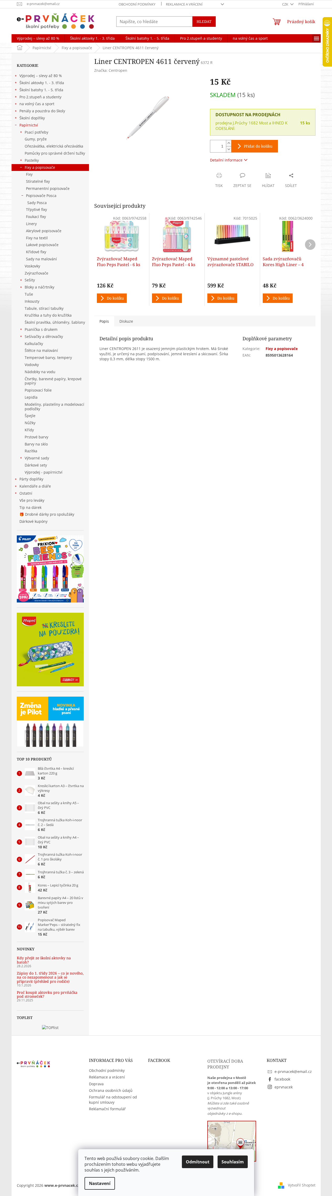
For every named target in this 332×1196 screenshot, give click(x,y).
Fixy (29, 174)
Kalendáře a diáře (35, 486)
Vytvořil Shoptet (301, 1184)
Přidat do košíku (258, 146)
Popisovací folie (38, 390)
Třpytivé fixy (36, 209)
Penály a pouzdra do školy (42, 110)
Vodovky (32, 364)
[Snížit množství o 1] (228, 149)
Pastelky (32, 160)
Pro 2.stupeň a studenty (40, 96)
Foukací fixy (36, 216)
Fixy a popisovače (40, 167)
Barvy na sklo (36, 444)
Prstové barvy (36, 436)
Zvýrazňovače (36, 273)
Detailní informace (226, 160)
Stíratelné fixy (38, 181)
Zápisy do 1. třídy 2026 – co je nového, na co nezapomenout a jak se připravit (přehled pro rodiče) (50, 977)
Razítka (31, 450)
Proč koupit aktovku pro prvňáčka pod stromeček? (47, 994)
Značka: (110, 70)
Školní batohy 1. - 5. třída (41, 89)
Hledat (204, 21)
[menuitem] (38, 38)
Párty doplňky (31, 479)
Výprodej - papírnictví (43, 472)
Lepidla (31, 397)
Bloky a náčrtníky (39, 287)
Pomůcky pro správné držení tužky (55, 153)
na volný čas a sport (36, 103)
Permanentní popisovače (48, 188)
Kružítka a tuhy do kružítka (48, 315)
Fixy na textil (37, 237)
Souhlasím (233, 1162)
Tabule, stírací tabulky (44, 308)
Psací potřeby (36, 132)
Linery (31, 223)
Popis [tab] (104, 321)
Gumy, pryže (36, 138)
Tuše (29, 294)
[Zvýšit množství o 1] (228, 143)
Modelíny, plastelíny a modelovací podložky (54, 406)
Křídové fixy (36, 251)
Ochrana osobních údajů (111, 1090)
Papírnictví (28, 125)
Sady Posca (37, 202)
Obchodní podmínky (137, 4)
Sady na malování (41, 258)
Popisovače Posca (41, 195)
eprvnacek (284, 1086)
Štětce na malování (41, 350)
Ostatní (25, 493)
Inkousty (32, 301)
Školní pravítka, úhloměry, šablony (55, 322)
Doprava (96, 1083)
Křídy (29, 429)
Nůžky (30, 422)
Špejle (30, 415)
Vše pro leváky (31, 500)
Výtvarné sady (37, 457)
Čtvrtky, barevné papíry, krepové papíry (53, 381)
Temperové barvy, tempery (48, 357)
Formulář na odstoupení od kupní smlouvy (113, 1099)
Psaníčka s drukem (41, 329)
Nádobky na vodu (40, 371)
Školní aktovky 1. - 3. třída (41, 82)
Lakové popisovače (42, 244)
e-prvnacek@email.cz (293, 1071)
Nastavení (99, 1183)
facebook (282, 1079)
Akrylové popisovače (43, 230)
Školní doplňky (32, 117)
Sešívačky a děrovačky (44, 336)
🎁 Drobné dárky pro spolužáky (46, 514)
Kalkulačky (34, 343)
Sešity (30, 279)
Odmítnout (197, 1162)
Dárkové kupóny (34, 521)
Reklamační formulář (107, 1108)
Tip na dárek (30, 507)
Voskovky (32, 265)
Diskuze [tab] (126, 321)
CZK (285, 4)
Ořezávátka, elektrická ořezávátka (54, 146)
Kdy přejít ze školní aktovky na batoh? (44, 960)
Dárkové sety (36, 465)
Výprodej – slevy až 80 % (40, 75)
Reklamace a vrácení (184, 4)
